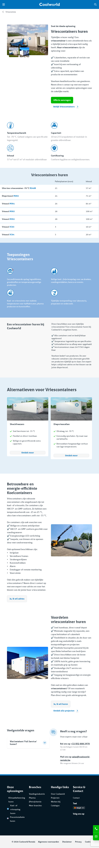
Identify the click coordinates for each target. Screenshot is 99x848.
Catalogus (55, 805)
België (79, 808)
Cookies (88, 841)
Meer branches (35, 805)
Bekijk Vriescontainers (64, 106)
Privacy (78, 841)
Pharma (32, 797)
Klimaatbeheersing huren (16, 799)
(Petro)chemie (35, 801)
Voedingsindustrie (37, 794)
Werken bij (55, 801)
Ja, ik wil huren (60, 704)
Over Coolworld (58, 794)
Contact (76, 797)
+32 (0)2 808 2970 (80, 743)
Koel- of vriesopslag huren (15, 809)
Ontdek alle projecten (63, 710)
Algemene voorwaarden (48, 841)
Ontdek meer (27, 452)
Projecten (55, 797)
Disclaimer (67, 841)
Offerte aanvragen (62, 100)
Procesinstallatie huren (17, 819)
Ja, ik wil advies (17, 598)
